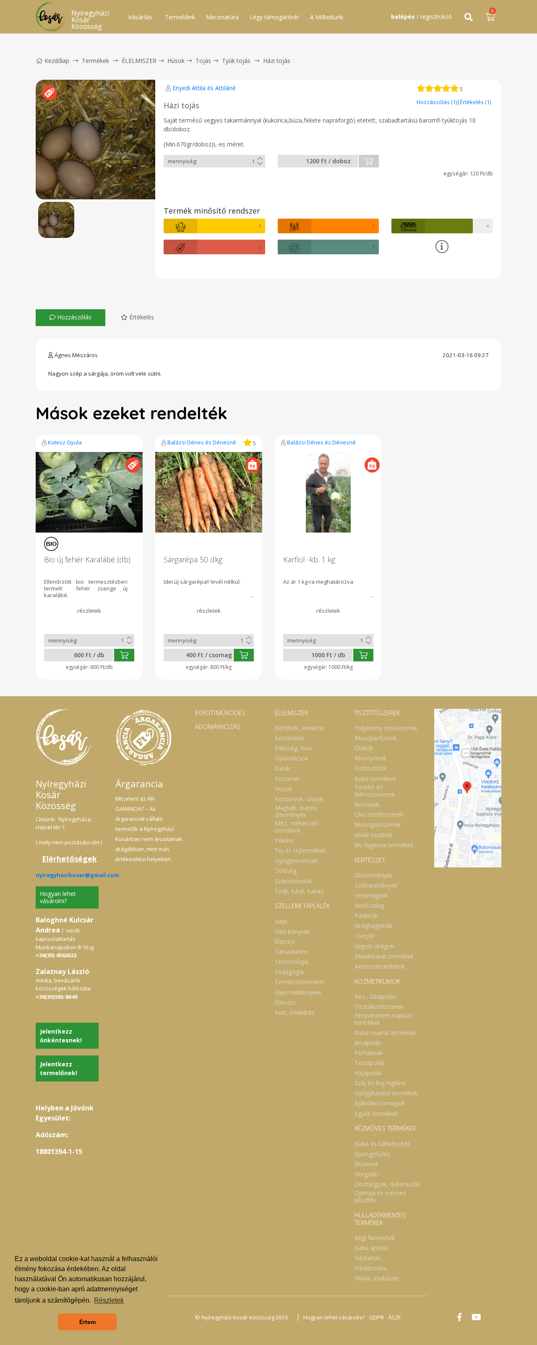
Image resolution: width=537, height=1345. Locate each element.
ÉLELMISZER (139, 61)
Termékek (95, 61)
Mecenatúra (222, 17)
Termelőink (180, 17)
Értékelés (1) (475, 102)
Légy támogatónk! (274, 17)
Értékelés (141, 317)
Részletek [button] (109, 1300)
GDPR (376, 1317)
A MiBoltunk (326, 17)
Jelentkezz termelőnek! (58, 1068)
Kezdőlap (56, 61)
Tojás (203, 61)
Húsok (176, 61)
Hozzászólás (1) (437, 102)
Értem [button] (87, 1322)
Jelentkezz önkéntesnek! (61, 1035)
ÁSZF (394, 1317)
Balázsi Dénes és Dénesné (201, 442)
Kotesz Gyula (65, 442)
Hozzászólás (73, 317)
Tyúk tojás (236, 61)
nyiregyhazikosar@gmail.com (77, 875)
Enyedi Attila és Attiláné (204, 88)
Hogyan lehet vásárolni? (58, 897)
